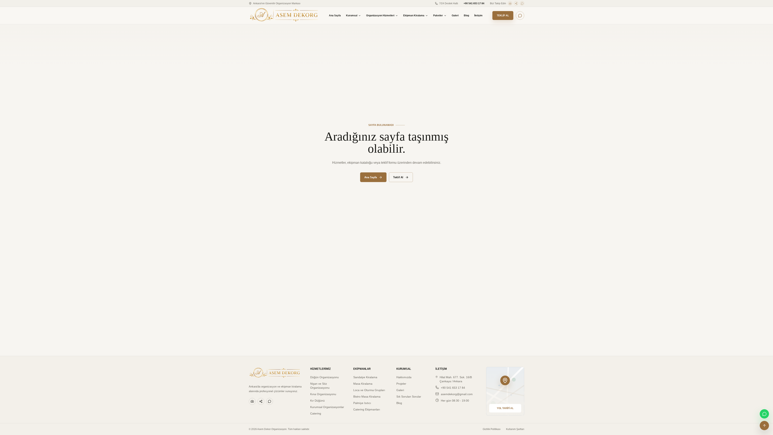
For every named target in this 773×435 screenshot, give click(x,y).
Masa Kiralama (362, 383)
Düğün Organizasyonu (324, 377)
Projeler (401, 383)
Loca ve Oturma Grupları (369, 390)
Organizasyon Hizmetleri (380, 15)
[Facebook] (516, 3)
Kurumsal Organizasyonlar (327, 407)
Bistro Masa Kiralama (366, 396)
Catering (315, 413)
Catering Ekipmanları (366, 409)
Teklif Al (503, 15)
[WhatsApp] (522, 3)
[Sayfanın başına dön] (764, 425)
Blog (466, 15)
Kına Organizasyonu (323, 394)
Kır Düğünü (317, 400)
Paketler (438, 15)
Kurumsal (351, 15)
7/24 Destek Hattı (448, 3)
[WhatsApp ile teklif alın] (764, 413)
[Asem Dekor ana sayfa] (284, 15)
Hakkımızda (403, 377)
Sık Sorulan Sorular (408, 396)
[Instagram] (510, 3)
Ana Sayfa (335, 15)
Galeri (455, 15)
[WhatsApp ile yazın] (520, 15)
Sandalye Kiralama (365, 377)
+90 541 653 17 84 (474, 3)
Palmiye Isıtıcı (362, 403)
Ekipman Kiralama (413, 15)
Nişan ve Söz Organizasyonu (320, 385)
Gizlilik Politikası (491, 429)
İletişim (478, 15)
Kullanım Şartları (515, 429)
